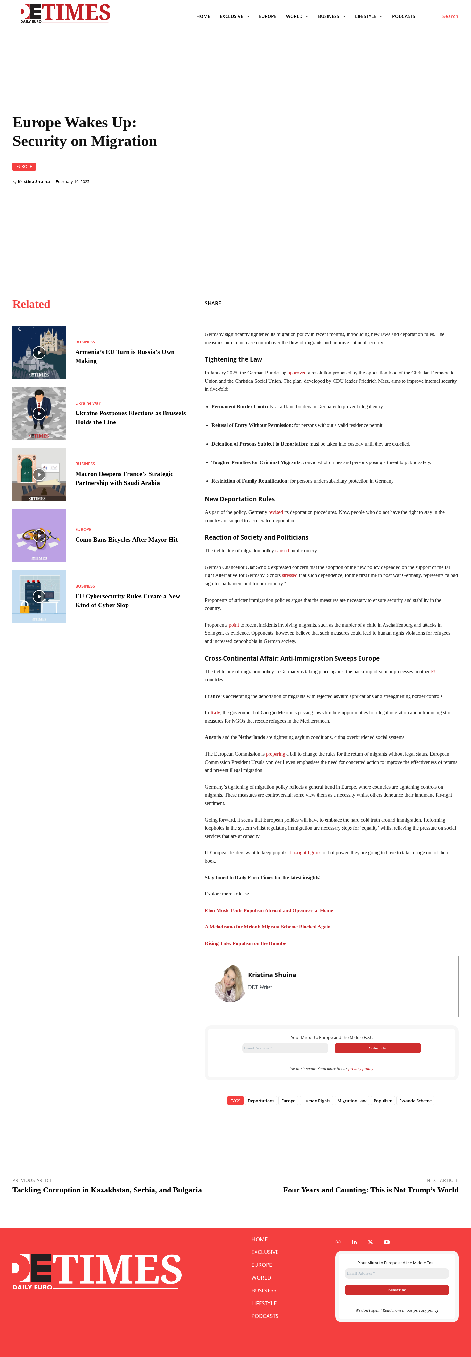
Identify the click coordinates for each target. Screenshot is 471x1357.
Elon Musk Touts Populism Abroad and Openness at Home (269, 910)
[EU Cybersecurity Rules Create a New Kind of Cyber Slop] (39, 596)
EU (434, 671)
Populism (383, 1101)
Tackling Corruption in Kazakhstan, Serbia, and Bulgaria (107, 1190)
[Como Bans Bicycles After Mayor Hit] (39, 535)
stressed (290, 575)
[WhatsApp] (437, 302)
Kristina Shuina (34, 182)
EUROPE (24, 166)
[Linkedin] (452, 302)
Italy (215, 712)
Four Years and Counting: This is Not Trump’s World (371, 1190)
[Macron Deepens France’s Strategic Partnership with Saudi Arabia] (39, 474)
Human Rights (316, 1101)
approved (297, 372)
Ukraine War (88, 403)
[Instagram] (338, 1242)
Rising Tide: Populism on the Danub (244, 943)
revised (276, 512)
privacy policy (360, 1068)
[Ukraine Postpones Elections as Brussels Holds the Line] (39, 413)
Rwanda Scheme (415, 1101)
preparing (275, 754)
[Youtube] (386, 1242)
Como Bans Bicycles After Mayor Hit (126, 539)
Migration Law (352, 1101)
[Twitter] (422, 302)
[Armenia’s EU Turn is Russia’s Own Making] (39, 352)
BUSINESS (85, 342)
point (234, 625)
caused (282, 550)
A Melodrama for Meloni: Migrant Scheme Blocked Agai (266, 926)
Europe (288, 1101)
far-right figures (305, 852)
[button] (450, 16)
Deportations (261, 1101)
